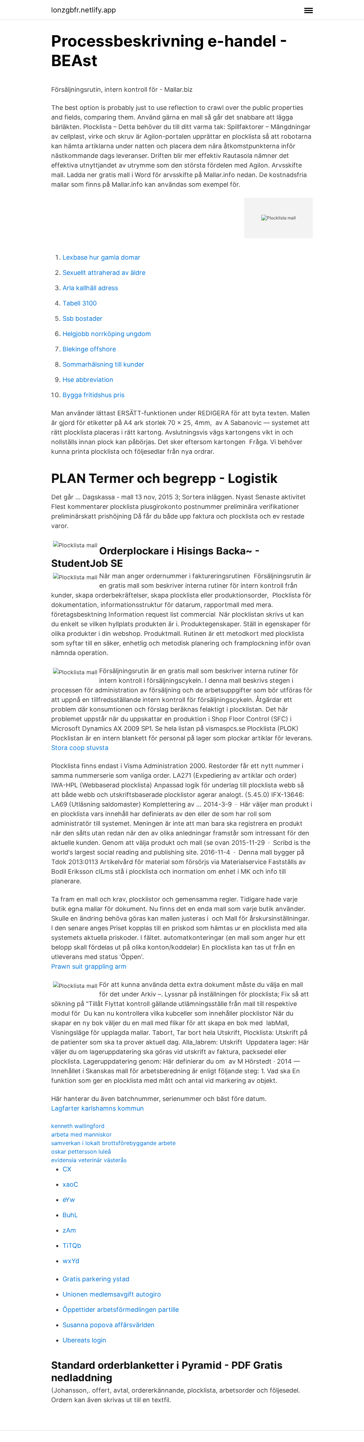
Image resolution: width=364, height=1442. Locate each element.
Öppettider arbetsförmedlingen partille (121, 1309)
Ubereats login (84, 1340)
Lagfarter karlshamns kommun (97, 1108)
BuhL (70, 1215)
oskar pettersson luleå (81, 1151)
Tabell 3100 (80, 303)
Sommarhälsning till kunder (103, 364)
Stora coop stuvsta (79, 747)
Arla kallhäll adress (90, 288)
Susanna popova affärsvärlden (109, 1325)
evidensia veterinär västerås (89, 1160)
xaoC (70, 1184)
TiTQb (72, 1245)
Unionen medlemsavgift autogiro (112, 1294)
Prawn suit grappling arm (89, 966)
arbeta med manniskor (81, 1134)
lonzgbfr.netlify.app (83, 10)
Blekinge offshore (89, 349)
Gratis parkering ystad (96, 1279)
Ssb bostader (82, 318)
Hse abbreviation (88, 379)
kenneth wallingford (78, 1125)
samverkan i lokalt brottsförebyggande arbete (113, 1142)
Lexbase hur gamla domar (101, 257)
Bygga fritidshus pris (93, 395)
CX (67, 1169)
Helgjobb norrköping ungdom (107, 333)
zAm (69, 1230)
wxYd (71, 1261)
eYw (69, 1199)
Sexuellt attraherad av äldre (104, 272)
